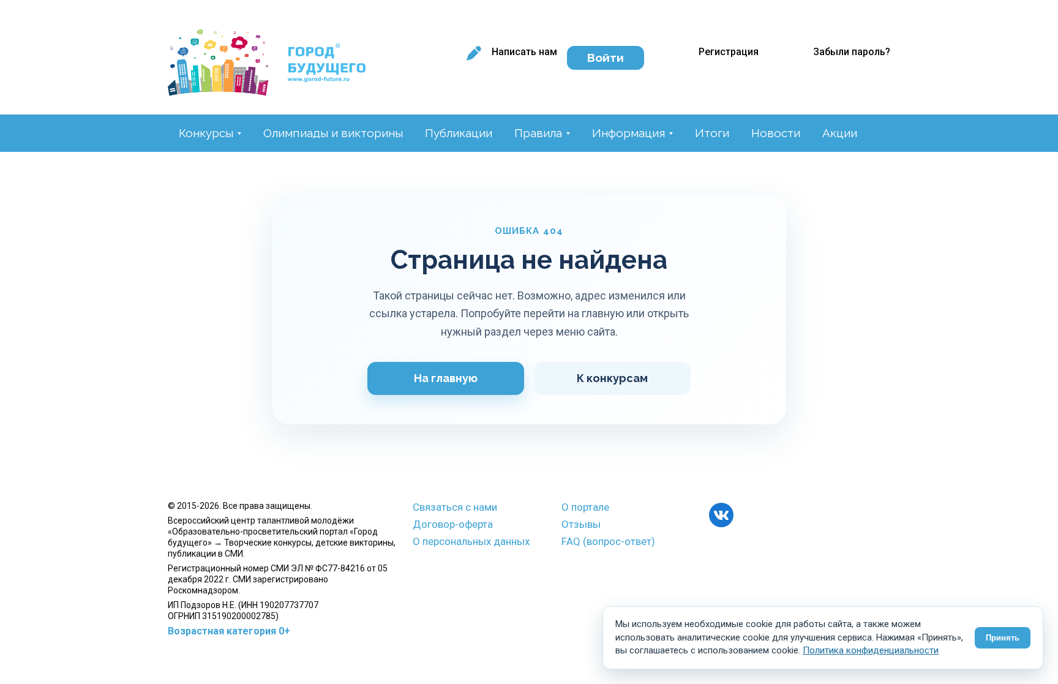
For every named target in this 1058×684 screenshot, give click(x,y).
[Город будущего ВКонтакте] (721, 515)
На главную (446, 378)
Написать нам (524, 52)
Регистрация (729, 52)
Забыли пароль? (851, 52)
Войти (605, 57)
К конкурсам (612, 378)
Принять (1002, 637)
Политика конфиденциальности (871, 650)
